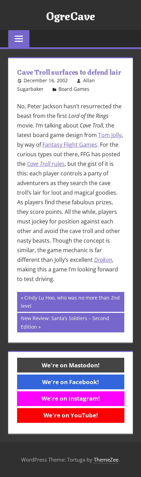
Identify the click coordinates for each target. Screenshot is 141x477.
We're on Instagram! (70, 398)
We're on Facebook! (70, 382)
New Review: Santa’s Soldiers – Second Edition (65, 322)
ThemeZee (106, 459)
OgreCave (70, 15)
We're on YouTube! (70, 415)
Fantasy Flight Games (69, 144)
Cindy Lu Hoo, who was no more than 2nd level (70, 301)
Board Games (74, 89)
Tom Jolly (109, 135)
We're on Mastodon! (71, 365)
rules (46, 164)
